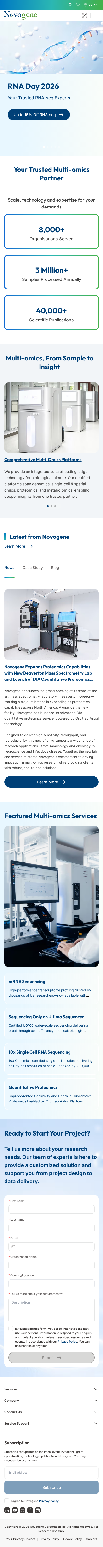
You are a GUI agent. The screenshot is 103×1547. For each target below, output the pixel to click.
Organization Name (22, 1256)
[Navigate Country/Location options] (51, 1283)
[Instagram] (38, 1510)
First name (16, 1201)
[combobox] (49, 1283)
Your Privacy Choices (20, 1539)
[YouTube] (15, 1510)
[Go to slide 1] (44, 147)
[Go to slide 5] (59, 147)
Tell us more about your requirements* (35, 1294)
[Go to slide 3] (51, 147)
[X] (22, 1510)
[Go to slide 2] (48, 147)
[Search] (70, 5)
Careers (91, 1539)
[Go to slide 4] (55, 147)
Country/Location (21, 1275)
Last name (16, 1219)
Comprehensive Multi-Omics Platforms (42, 459)
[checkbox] (10, 1328)
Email (13, 1238)
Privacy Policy (67, 1341)
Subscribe (51, 1487)
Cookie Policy (72, 1539)
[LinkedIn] (7, 1510)
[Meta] (30, 1510)
